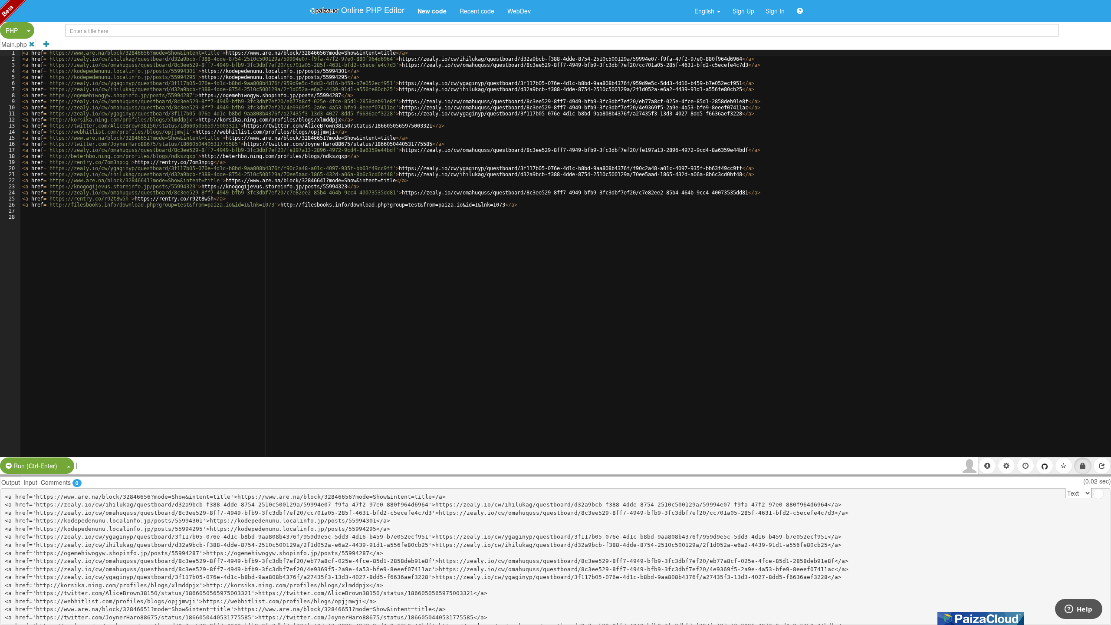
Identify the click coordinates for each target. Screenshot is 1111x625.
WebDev (519, 11)
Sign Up (743, 11)
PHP (12, 30)
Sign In (775, 11)
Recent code (477, 11)
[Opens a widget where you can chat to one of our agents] (1078, 610)
